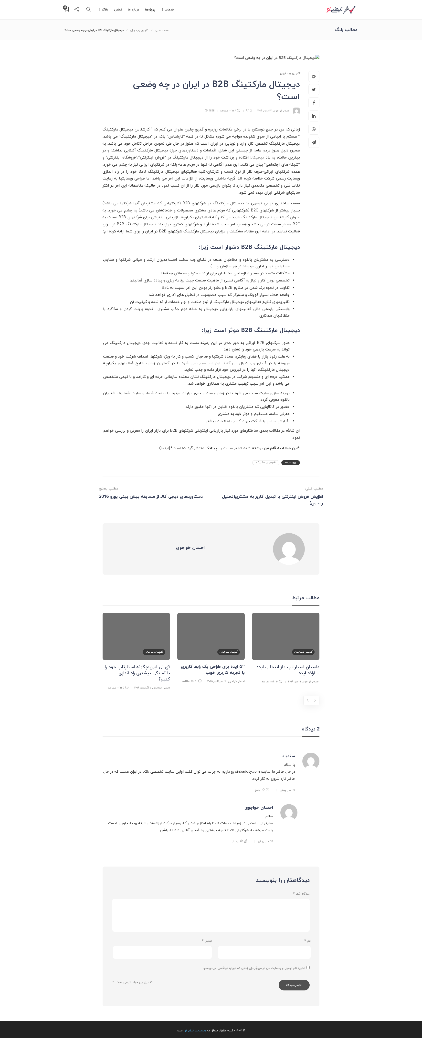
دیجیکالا (257, 157)
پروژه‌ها (150, 10)
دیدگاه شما (301, 894)
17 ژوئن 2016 (264, 110)
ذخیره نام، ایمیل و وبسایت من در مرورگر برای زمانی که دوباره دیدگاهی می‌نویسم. (254, 968)
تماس (118, 10)
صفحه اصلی (162, 30)
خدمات (169, 10)
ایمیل (207, 941)
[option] (285, 649)
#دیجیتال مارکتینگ (265, 462)
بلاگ (105, 10)
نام (307, 941)
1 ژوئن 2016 (294, 681)
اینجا (165, 448)
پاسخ (257, 790)
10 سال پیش (287, 790)
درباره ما (133, 10)
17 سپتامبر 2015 (216, 681)
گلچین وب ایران (139, 30)
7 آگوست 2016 (142, 687)
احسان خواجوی (281, 110)
